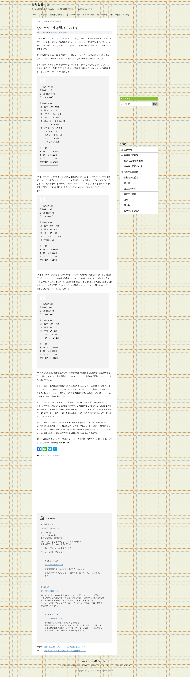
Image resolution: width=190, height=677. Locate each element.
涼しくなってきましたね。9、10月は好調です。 (65, 651)
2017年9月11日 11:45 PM (50, 528)
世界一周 (44, 15)
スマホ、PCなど (131, 211)
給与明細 (64, 32)
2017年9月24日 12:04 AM (50, 591)
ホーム (35, 15)
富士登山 (128, 183)
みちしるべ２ (40, 4)
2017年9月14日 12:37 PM (54, 565)
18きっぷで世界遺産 (72, 15)
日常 (126, 200)
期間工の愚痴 (115, 15)
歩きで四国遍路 (88, 15)
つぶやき (126, 15)
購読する (126, 99)
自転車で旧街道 (56, 15)
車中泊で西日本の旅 (133, 166)
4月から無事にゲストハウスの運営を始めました (65, 647)
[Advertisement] (74, 487)
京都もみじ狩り (131, 177)
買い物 (127, 205)
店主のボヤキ (102, 15)
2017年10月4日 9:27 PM (53, 618)
